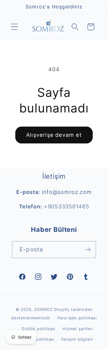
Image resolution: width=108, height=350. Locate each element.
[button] (14, 27)
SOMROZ (43, 309)
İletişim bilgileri (77, 339)
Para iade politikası (77, 317)
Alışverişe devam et (54, 135)
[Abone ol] (88, 249)
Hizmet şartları (77, 328)
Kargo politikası (38, 339)
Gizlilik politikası (39, 328)
